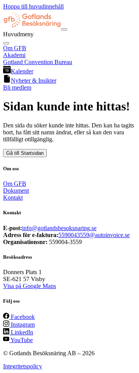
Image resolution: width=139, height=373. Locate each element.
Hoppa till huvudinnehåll (33, 6)
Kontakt (13, 197)
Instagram (22, 324)
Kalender (22, 71)
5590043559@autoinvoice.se (94, 235)
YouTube (21, 340)
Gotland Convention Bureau (37, 62)
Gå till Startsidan (25, 153)
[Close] (6, 43)
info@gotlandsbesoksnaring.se (59, 228)
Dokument (16, 190)
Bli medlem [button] (17, 87)
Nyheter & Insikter (33, 80)
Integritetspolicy (22, 366)
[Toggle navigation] (64, 29)
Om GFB (14, 48)
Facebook (22, 317)
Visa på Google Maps (29, 286)
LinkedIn (21, 332)
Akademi (14, 55)
